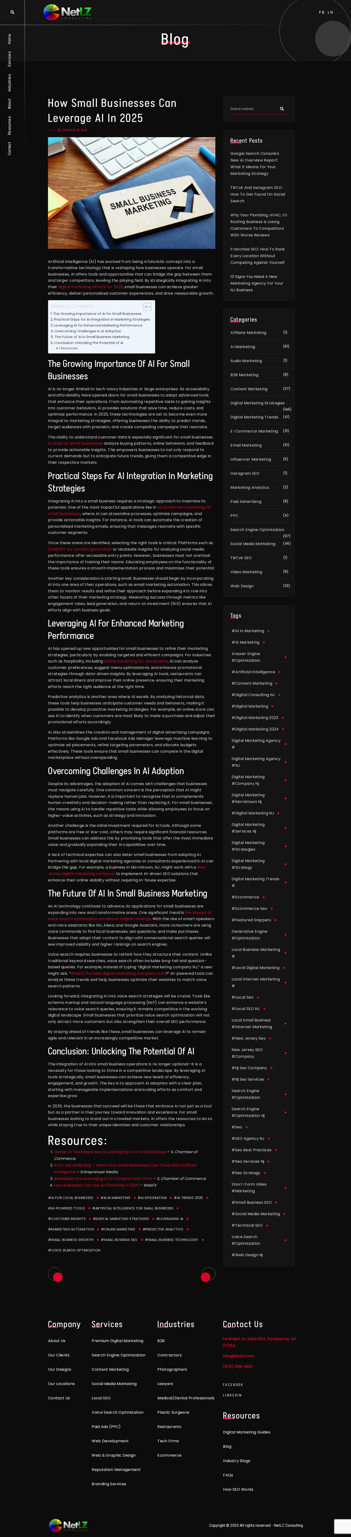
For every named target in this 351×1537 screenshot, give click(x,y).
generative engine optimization (249, 935)
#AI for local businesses (70, 1197)
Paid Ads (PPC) (106, 1426)
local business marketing (256, 953)
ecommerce (245, 897)
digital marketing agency (256, 744)
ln (331, 12)
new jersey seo (249, 1038)
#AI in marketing (115, 1197)
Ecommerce (169, 1455)
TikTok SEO (241, 558)
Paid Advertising (245, 501)
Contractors (169, 1355)
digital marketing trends (255, 882)
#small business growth (71, 1239)
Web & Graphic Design (114, 1455)
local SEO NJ (246, 1008)
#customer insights (67, 1218)
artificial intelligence (253, 672)
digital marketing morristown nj (248, 798)
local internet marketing (256, 982)
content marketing (252, 683)
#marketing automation (71, 1229)
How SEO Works (238, 1489)
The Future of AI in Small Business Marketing (91, 336)
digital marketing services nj (248, 828)
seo (237, 1127)
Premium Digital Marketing (117, 1341)
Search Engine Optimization (257, 529)
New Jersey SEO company (247, 1053)
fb (322, 12)
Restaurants (169, 1426)
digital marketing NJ (253, 813)
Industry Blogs (236, 1461)
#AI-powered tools (66, 1208)
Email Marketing (246, 445)
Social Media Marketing (252, 544)
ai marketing (245, 642)
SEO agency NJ (248, 1138)
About (9, 104)
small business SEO (252, 1202)
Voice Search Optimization (118, 1412)
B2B (161, 1341)
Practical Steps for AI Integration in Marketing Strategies (102, 319)
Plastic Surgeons (173, 1412)
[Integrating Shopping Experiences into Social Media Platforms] (208, 1274)
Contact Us (59, 1398)
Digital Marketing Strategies (257, 403)
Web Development (110, 1441)
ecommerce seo (249, 908)
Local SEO (101, 1398)
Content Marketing (248, 389)
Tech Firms (168, 1441)
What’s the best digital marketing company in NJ (118, 973)
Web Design (242, 586)
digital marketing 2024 (255, 729)
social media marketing (256, 1214)
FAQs (228, 1475)
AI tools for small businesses (75, 443)
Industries (9, 83)
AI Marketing (242, 346)
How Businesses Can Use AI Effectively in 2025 (96, 1185)
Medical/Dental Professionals (185, 1398)
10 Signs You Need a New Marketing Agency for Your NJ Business (256, 283)
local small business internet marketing (252, 1023)
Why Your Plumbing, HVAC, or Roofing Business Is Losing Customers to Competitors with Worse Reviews (258, 225)
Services (9, 59)
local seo (242, 997)
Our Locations (61, 1383)
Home (9, 39)
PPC (234, 515)
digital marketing (250, 706)
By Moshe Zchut (72, 130)
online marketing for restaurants (136, 661)
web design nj (247, 1255)
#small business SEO (119, 1239)
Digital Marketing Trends (254, 417)
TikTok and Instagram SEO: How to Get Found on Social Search (257, 194)
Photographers (172, 1369)
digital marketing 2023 (255, 717)
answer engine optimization (246, 657)
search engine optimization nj (248, 1112)
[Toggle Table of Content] (144, 307)
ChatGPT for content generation (80, 549)
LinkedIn (232, 1395)
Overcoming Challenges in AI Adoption (87, 331)
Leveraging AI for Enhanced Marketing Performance (98, 325)
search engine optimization (246, 1094)
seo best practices (251, 1150)
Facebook (233, 1385)
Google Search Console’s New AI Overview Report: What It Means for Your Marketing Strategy (254, 163)
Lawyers (165, 1383)
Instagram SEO (244, 473)
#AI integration (152, 1197)
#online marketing (118, 1229)
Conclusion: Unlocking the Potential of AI (88, 342)
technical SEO (247, 1225)
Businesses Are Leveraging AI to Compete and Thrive (103, 1178)
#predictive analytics (163, 1229)
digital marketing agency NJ (256, 762)
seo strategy (246, 1173)
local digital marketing (255, 967)
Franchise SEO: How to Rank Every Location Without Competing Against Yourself (257, 255)
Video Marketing (246, 572)
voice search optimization (246, 1240)
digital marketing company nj (248, 780)
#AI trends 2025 (188, 1197)
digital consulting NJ (253, 695)
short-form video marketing (249, 1188)
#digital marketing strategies (121, 1218)
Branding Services (109, 1484)
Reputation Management (116, 1469)
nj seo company (249, 1068)
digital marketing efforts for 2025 (90, 287)
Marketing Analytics (249, 487)
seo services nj (248, 1161)
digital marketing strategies (248, 846)
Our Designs (59, 1369)
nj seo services (248, 1079)
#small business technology (171, 1239)
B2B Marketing (244, 375)
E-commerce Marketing (254, 431)
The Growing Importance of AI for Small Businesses (97, 313)
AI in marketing (248, 631)
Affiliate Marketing (248, 332)
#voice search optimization (74, 1250)
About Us (57, 1341)
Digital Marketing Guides (246, 1432)
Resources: (69, 348)
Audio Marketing (246, 361)
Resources (9, 125)
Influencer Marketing (250, 459)
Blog (227, 1446)
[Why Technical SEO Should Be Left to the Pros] (54, 1274)
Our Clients (59, 1355)
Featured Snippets (251, 920)
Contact (9, 148)
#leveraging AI (169, 1218)
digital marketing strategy (248, 864)
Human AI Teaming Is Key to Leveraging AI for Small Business (110, 1152)
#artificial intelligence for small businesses (133, 1208)
